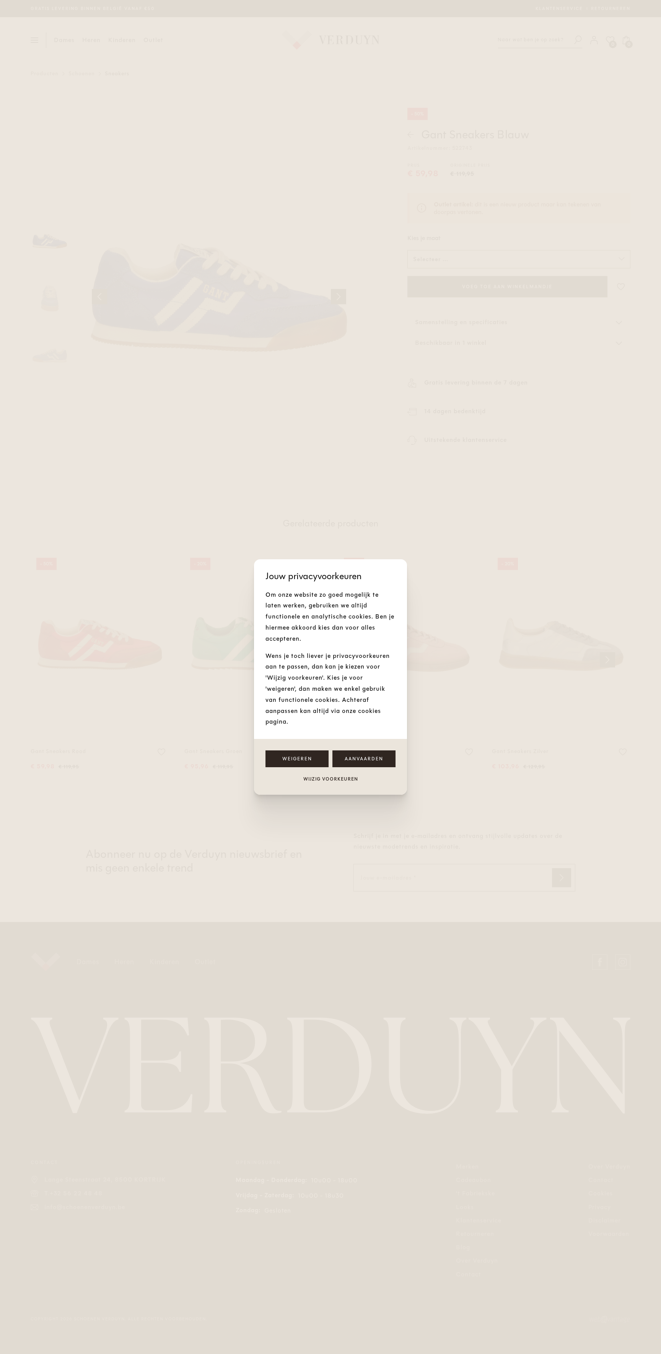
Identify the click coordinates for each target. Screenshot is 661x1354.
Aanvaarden (364, 758)
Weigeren (297, 758)
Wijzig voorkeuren (330, 779)
